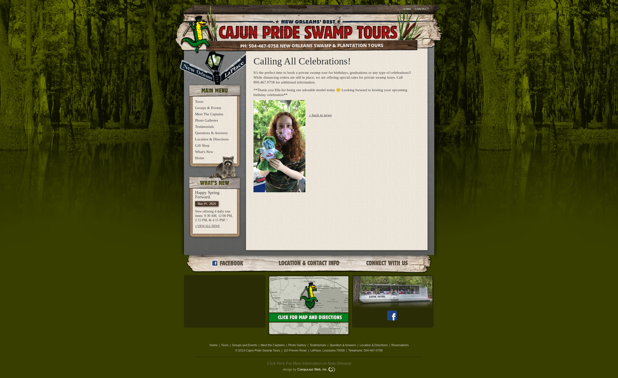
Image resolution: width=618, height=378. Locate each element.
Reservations (400, 345)
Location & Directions (212, 139)
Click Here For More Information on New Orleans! (309, 363)
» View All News (207, 226)
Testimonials (204, 127)
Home (407, 9)
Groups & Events (208, 108)
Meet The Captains (209, 114)
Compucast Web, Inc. (312, 369)
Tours (199, 101)
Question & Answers (343, 345)
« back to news (320, 115)
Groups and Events (244, 345)
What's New (204, 152)
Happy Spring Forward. (207, 194)
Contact (422, 9)
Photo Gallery (297, 345)
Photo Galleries (206, 120)
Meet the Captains (273, 345)
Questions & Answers (211, 133)
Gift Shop (202, 145)
